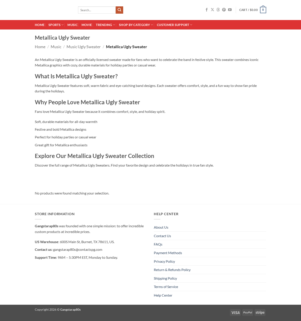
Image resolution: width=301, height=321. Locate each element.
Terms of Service (166, 286)
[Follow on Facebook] (206, 10)
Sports (54, 25)
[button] (252, 10)
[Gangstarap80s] (53, 10)
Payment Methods (168, 253)
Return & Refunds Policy (172, 270)
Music (72, 25)
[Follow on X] (212, 10)
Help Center (163, 295)
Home (40, 25)
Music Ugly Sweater (84, 46)
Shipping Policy (165, 278)
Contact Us (162, 236)
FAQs (158, 244)
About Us (161, 227)
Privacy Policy (164, 261)
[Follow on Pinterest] (224, 10)
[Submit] (119, 10)
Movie (87, 25)
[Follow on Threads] (218, 10)
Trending (104, 25)
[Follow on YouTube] (230, 10)
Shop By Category (134, 25)
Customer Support (173, 25)
